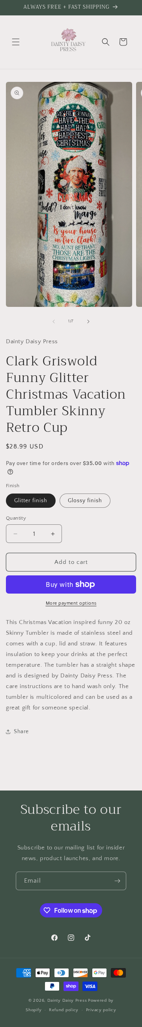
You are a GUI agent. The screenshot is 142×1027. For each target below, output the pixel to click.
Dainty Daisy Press (67, 1000)
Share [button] (21, 731)
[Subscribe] (117, 881)
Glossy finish (85, 500)
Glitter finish (30, 500)
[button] (15, 42)
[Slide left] (53, 321)
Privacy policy (101, 1010)
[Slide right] (88, 321)
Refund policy (63, 1010)
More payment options (71, 603)
